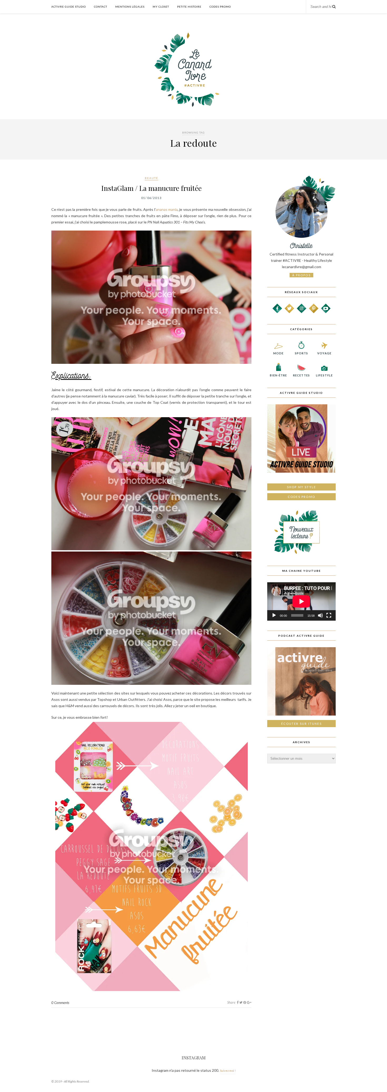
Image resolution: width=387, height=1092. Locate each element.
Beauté (151, 178)
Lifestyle (324, 375)
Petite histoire (189, 6)
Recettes (301, 375)
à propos (301, 275)
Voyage (324, 353)
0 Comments (60, 1003)
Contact (100, 6)
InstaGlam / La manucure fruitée (151, 188)
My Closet (161, 6)
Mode (278, 353)
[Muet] (320, 615)
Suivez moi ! (228, 1070)
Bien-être (278, 375)
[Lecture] (274, 615)
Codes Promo (220, 6)
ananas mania (167, 209)
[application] (301, 601)
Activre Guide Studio (68, 6)
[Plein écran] (328, 615)
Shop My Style (301, 487)
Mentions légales (130, 6)
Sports (301, 353)
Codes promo (301, 496)
